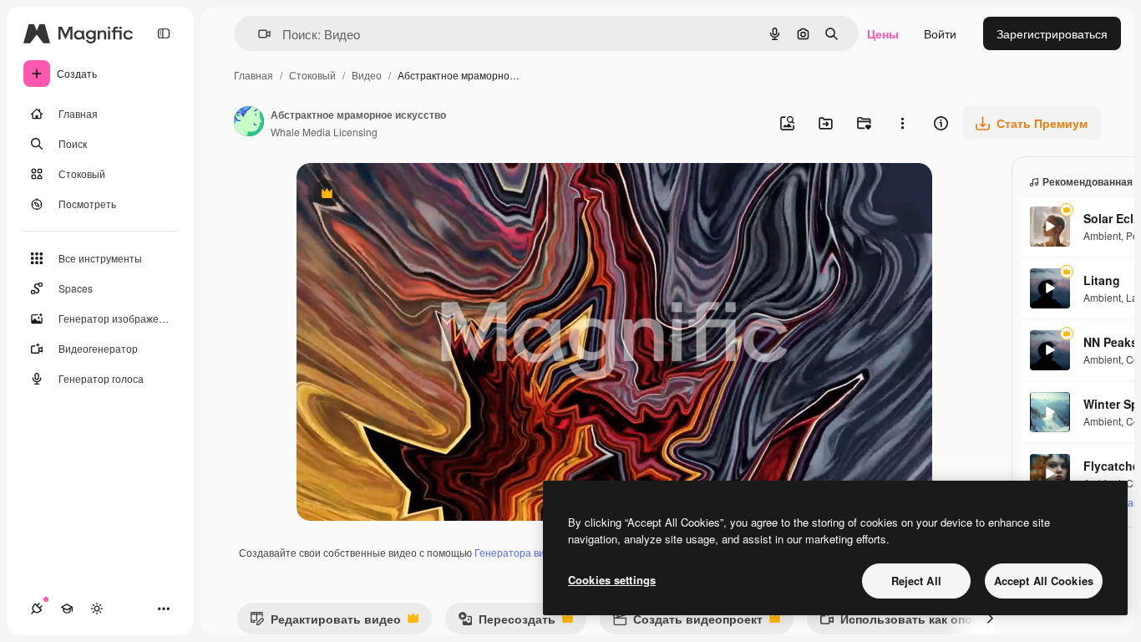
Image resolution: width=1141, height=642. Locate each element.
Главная (253, 75)
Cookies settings (612, 580)
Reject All (916, 580)
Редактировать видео (325, 622)
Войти (940, 33)
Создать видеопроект (687, 622)
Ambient (1102, 235)
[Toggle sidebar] (163, 33)
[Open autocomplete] (258, 34)
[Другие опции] (902, 123)
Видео (367, 75)
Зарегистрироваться (1052, 33)
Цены (883, 33)
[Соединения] (36, 608)
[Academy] (66, 608)
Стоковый (312, 75)
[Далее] (990, 618)
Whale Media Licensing (324, 132)
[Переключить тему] (97, 608)
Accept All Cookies (1043, 580)
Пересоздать (506, 622)
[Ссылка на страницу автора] (249, 123)
